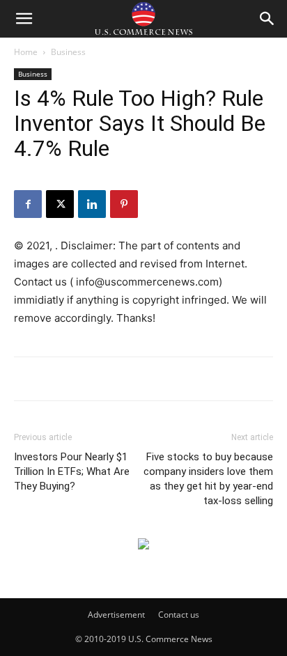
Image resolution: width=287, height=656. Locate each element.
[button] (23, 19)
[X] (60, 204)
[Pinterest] (124, 204)
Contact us (178, 614)
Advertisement (116, 614)
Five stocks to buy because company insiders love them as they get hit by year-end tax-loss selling (208, 479)
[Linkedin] (92, 204)
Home (26, 52)
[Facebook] (28, 204)
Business (68, 52)
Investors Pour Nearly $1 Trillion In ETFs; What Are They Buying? (72, 471)
